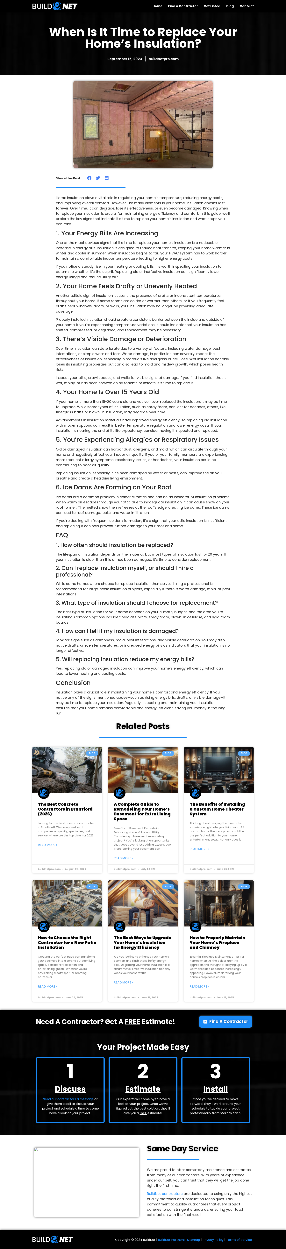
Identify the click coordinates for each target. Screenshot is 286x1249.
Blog (230, 6)
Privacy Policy (213, 1240)
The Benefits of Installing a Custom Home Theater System (217, 809)
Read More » (48, 845)
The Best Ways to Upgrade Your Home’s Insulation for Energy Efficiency (142, 942)
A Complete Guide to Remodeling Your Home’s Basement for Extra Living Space (142, 811)
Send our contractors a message (68, 1099)
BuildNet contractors (165, 1193)
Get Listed (212, 6)
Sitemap (193, 1240)
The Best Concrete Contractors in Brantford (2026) (65, 809)
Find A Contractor (183, 6)
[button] (89, 178)
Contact (247, 6)
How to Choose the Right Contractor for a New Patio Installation (67, 942)
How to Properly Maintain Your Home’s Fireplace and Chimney (217, 942)
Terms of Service (239, 1240)
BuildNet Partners (171, 1240)
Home (157, 6)
